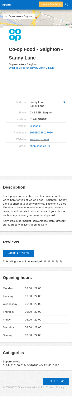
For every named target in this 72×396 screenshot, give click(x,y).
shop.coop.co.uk (40, 145)
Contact (50, 387)
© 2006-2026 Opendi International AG (23, 387)
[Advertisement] (36, 161)
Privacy (60, 387)
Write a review (18, 253)
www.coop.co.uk (39, 139)
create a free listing (51, 4)
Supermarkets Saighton (20, 16)
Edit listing (56, 381)
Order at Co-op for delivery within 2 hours (31, 67)
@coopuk (35, 125)
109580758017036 (41, 132)
